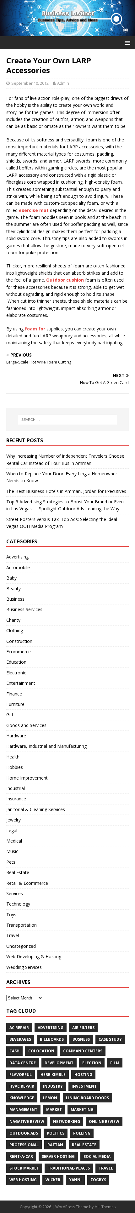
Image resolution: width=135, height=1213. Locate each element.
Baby (11, 578)
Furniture (15, 704)
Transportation (21, 925)
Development (59, 1063)
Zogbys (98, 1179)
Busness (81, 1039)
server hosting (58, 1156)
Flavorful (20, 1074)
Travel (12, 935)
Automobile (18, 567)
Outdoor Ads (23, 1133)
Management (23, 1109)
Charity (13, 620)
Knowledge (21, 1098)
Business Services (24, 609)
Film (114, 1063)
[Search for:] (68, 419)
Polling (81, 1133)
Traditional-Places (69, 1168)
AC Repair (19, 1027)
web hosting (23, 1179)
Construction (19, 641)
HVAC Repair (21, 1086)
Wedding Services (24, 967)
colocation (41, 1051)
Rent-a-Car (21, 1156)
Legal (11, 830)
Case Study (110, 1039)
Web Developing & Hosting (33, 956)
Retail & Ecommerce (27, 883)
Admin (63, 83)
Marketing (82, 1109)
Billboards (52, 1039)
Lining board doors (87, 1098)
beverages (20, 1039)
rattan (55, 1144)
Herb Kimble (53, 1074)
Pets (10, 862)
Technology (18, 904)
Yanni (75, 1179)
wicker (53, 1179)
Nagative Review (26, 1121)
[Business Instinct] (67, 32)
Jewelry (13, 820)
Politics (55, 1133)
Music (12, 851)
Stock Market (24, 1168)
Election (91, 1063)
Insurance (16, 799)
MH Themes (105, 1207)
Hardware (16, 736)
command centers (82, 1051)
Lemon (50, 1098)
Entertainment (20, 683)
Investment (84, 1086)
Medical (14, 841)
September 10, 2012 (30, 83)
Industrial (15, 788)
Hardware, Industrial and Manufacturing (46, 746)
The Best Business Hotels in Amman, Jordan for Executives (66, 491)
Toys (11, 915)
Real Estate (17, 872)
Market (54, 1109)
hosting (83, 1074)
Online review (104, 1121)
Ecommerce (18, 652)
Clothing (14, 630)
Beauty (13, 589)
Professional (24, 1144)
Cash (14, 1051)
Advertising (17, 557)
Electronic (16, 673)
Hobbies (14, 767)
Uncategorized (21, 946)
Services (14, 893)
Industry (53, 1086)
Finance (14, 694)
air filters (83, 1027)
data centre (22, 1063)
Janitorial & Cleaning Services (35, 809)
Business (15, 599)
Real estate (84, 1144)
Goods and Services (26, 725)
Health (12, 757)
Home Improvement (27, 778)
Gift (10, 715)
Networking (66, 1121)
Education (16, 662)
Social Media (97, 1156)
